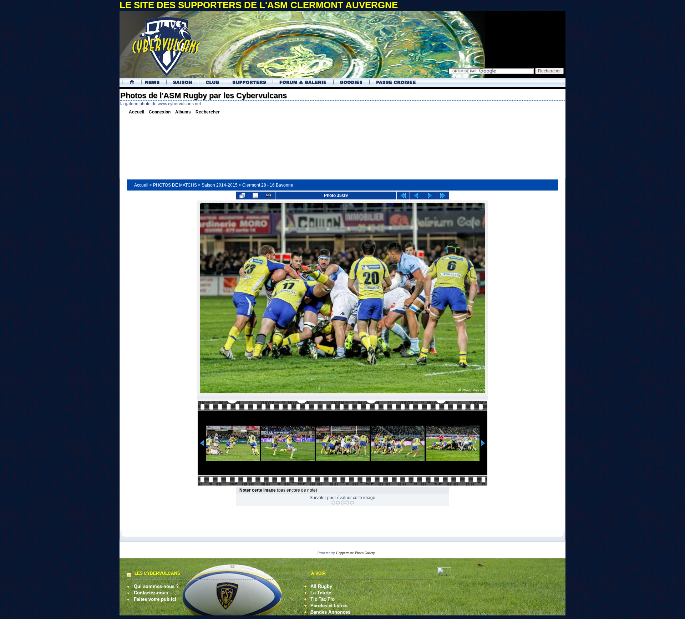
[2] (338, 502)
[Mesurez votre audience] (444, 574)
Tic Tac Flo (322, 599)
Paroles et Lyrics (328, 605)
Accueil (141, 185)
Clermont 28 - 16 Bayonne (267, 185)
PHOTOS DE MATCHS (175, 185)
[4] (347, 502)
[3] (342, 502)
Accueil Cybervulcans (129, 82)
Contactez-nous (151, 592)
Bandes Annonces (330, 612)
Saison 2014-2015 (220, 185)
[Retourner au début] (403, 195)
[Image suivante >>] (429, 195)
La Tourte (320, 592)
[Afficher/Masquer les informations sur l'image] (255, 195)
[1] (333, 502)
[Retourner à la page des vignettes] (242, 195)
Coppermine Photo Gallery (355, 553)
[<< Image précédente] (416, 195)
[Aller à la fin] (442, 195)
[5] (352, 502)
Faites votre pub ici (155, 599)
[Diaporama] (268, 195)
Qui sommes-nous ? (156, 586)
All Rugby (321, 586)
